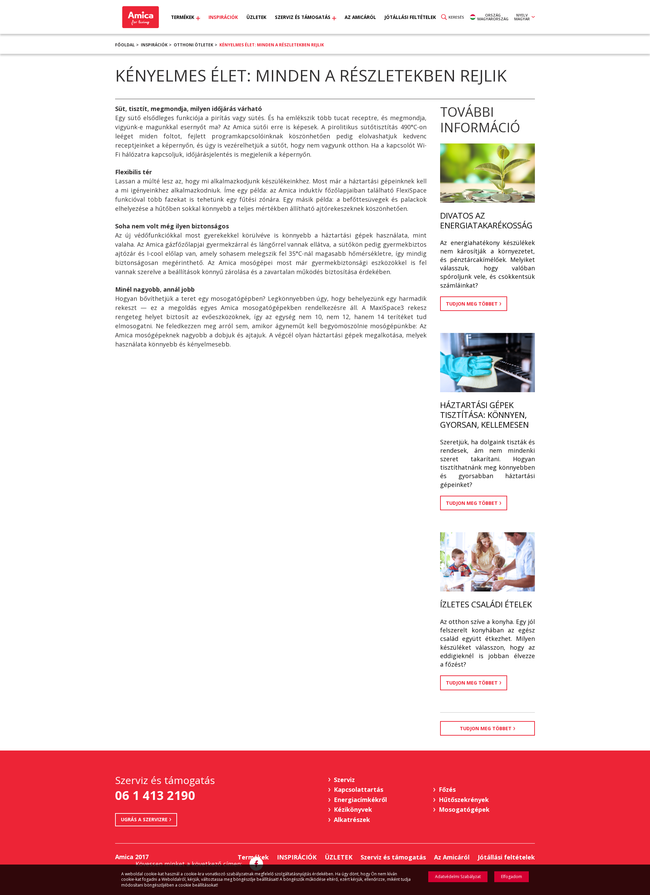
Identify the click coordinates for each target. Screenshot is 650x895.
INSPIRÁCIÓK (154, 45)
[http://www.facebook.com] (256, 864)
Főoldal (125, 45)
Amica (139, 17)
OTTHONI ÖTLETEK (193, 45)
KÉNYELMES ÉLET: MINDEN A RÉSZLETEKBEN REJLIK (271, 45)
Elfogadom (511, 876)
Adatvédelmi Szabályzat (458, 876)
